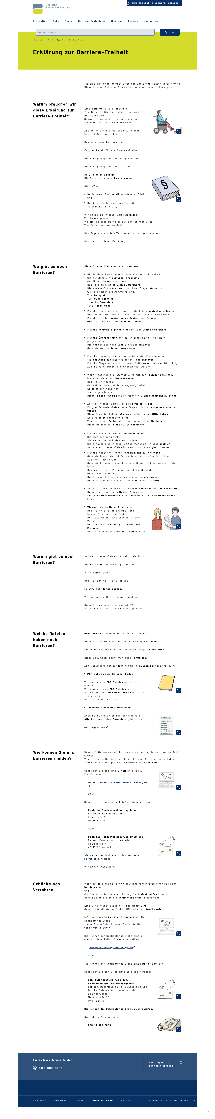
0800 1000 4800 (50, 1067)
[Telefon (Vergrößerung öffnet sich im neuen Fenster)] (178, 1029)
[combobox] (95, 32)
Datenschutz (61, 1100)
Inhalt (80, 1100)
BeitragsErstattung (91, 21)
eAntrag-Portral (95, 727)
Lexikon (126, 1100)
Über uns (116, 21)
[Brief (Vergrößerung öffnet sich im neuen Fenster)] (178, 853)
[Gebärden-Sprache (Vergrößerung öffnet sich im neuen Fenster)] (178, 526)
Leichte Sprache (56, 40)
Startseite (39, 40)
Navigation (151, 21)
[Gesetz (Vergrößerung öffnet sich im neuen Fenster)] (178, 199)
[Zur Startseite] (51, 9)
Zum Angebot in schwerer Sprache (155, 2)
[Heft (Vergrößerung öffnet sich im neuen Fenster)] (178, 690)
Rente (69, 21)
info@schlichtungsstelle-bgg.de (111, 947)
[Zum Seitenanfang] (209, 1113)
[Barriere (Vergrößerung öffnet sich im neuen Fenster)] (178, 131)
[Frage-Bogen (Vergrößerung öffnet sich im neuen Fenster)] (178, 732)
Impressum (39, 1100)
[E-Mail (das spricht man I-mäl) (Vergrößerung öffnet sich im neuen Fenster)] (178, 787)
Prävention (40, 21)
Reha (56, 21)
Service (133, 21)
